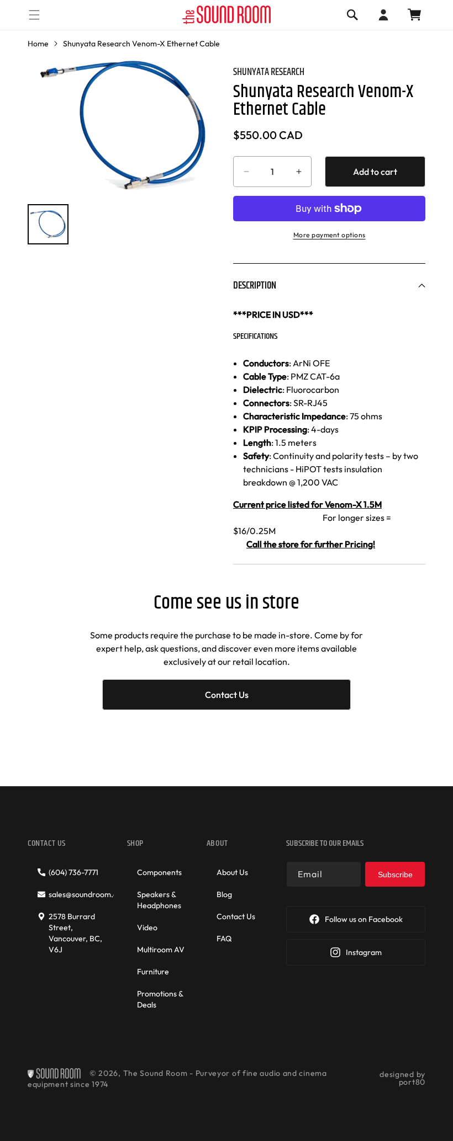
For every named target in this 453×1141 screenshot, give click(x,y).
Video (147, 927)
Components (159, 872)
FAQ (224, 938)
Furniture (153, 972)
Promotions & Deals (160, 999)
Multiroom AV (161, 950)
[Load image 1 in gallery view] (48, 224)
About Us (232, 872)
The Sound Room (155, 1073)
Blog (224, 894)
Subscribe (395, 874)
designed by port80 (402, 1078)
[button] (34, 14)
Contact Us (227, 694)
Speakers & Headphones (159, 899)
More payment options (329, 235)
